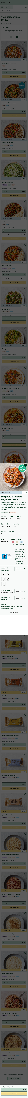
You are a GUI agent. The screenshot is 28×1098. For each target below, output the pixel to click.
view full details (14, 612)
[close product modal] (25, 463)
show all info (19, 569)
